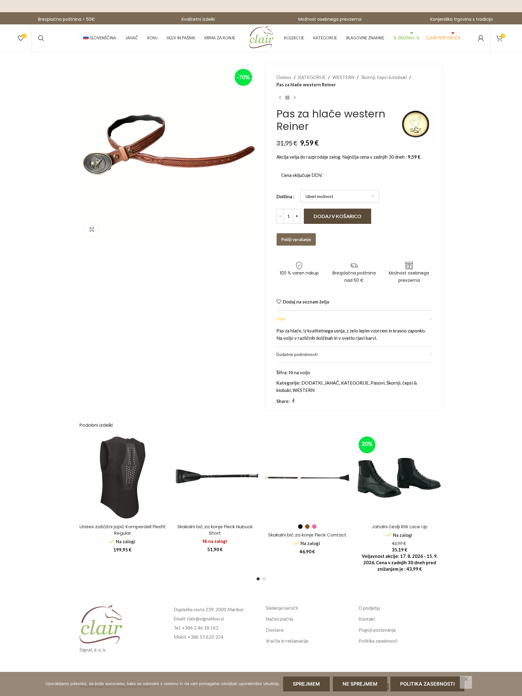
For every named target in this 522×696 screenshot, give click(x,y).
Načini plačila (279, 619)
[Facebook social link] (293, 401)
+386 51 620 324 (205, 637)
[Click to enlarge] (91, 229)
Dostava (274, 630)
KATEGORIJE (312, 77)
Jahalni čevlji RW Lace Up (400, 526)
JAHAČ (332, 383)
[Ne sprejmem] (466, 682)
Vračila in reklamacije (287, 641)
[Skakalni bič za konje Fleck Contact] (307, 477)
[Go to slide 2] (264, 578)
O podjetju (369, 608)
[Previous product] (280, 98)
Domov (283, 77)
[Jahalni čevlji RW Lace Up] (400, 477)
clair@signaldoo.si (205, 618)
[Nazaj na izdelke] (287, 98)
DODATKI (312, 383)
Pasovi (378, 383)
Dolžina (284, 196)
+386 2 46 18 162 (200, 627)
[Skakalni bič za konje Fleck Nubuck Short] (215, 477)
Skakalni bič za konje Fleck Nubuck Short (215, 529)
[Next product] (294, 98)
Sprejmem (306, 684)
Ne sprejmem (360, 684)
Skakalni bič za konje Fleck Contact (307, 535)
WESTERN (343, 77)
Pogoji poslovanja (377, 630)
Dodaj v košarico (337, 216)
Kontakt (367, 619)
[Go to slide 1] (258, 578)
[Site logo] (261, 37)
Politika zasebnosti (378, 641)
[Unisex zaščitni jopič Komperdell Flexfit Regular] (123, 477)
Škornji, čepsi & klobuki (384, 77)
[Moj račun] (481, 38)
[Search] (41, 38)
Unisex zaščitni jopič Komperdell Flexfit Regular (123, 529)
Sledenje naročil (282, 608)
